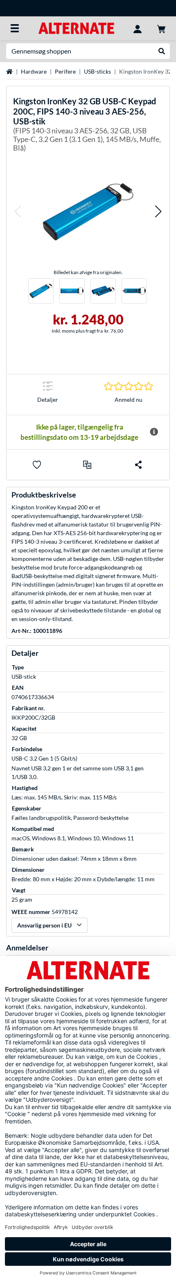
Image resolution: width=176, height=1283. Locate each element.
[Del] (138, 464)
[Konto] (137, 28)
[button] (17, 212)
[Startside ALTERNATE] (76, 27)
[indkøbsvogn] (161, 28)
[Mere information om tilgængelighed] (153, 432)
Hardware (34, 71)
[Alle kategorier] (14, 28)
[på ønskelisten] (36, 464)
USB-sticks (97, 71)
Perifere (65, 71)
